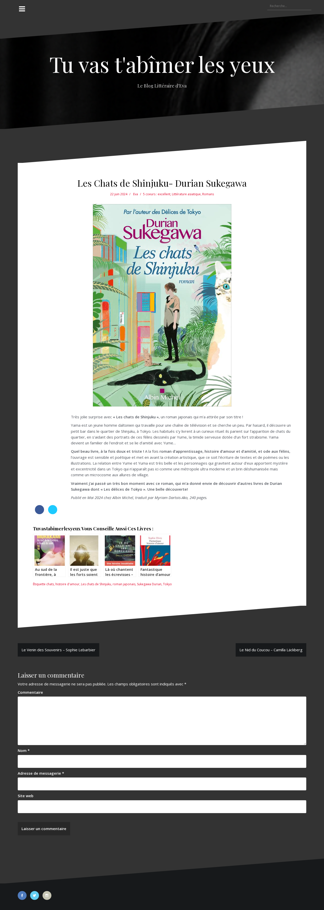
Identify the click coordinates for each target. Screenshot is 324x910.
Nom (24, 750)
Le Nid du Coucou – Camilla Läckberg (270, 649)
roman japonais (124, 584)
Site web (25, 795)
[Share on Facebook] (39, 512)
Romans (208, 194)
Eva (135, 194)
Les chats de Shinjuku (96, 584)
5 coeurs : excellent (156, 194)
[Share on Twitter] (52, 512)
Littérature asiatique (186, 194)
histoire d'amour (67, 584)
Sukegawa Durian (149, 584)
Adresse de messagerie (41, 773)
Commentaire (30, 692)
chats (50, 584)
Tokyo (167, 584)
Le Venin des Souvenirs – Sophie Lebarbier (58, 649)
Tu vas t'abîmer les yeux (162, 64)
